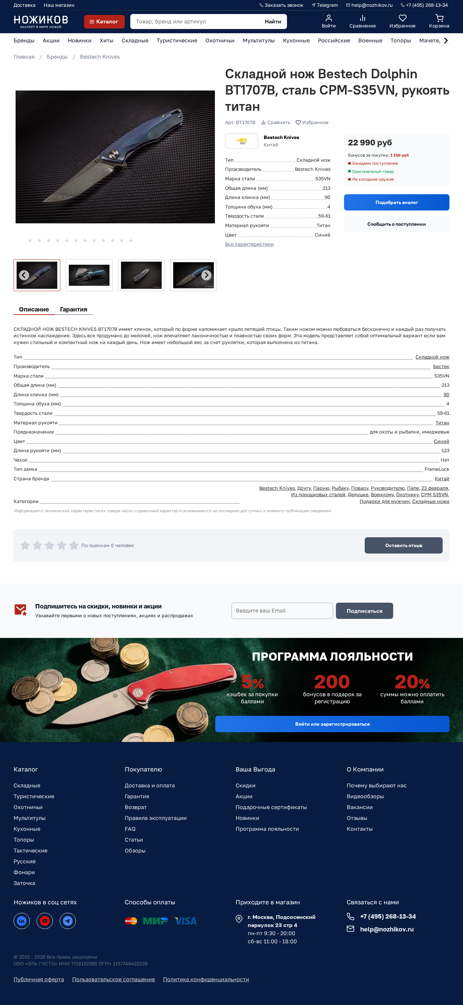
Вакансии (360, 807)
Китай (442, 478)
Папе (413, 488)
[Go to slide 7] (76, 240)
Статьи (134, 839)
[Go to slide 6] (66, 240)
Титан (442, 422)
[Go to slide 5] (57, 240)
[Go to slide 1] (21, 240)
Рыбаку (340, 488)
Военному (382, 494)
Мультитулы (30, 818)
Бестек (441, 366)
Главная (24, 56)
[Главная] (41, 21)
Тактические (30, 850)
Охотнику (407, 494)
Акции (244, 796)
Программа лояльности (267, 828)
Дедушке (358, 494)
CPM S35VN (434, 494)
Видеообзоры (365, 796)
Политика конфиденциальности (206, 979)
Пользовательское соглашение (113, 979)
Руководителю (388, 488)
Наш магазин (59, 5)
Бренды (57, 56)
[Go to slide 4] (48, 240)
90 (446, 394)
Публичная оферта (39, 979)
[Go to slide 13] (130, 240)
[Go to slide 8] (85, 240)
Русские (25, 861)
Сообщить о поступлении (396, 224)
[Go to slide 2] (30, 240)
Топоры (24, 839)
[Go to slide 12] (121, 240)
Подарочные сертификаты (271, 807)
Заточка (24, 883)
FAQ (130, 828)
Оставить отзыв (403, 545)
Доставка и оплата (150, 785)
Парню (321, 488)
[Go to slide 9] (94, 240)
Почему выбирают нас (377, 785)
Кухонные (27, 828)
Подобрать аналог (397, 202)
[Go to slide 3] (39, 240)
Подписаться (364, 610)
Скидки (246, 785)
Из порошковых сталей (318, 494)
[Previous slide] (24, 275)
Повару (359, 488)
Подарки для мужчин (385, 501)
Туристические (34, 796)
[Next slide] (446, 41)
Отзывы (357, 818)
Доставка (25, 5)
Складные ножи (430, 501)
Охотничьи (28, 807)
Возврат (136, 807)
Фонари (24, 872)
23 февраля (434, 488)
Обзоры (135, 850)
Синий (441, 441)
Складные (27, 785)
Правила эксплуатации (156, 818)
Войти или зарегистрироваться (332, 724)
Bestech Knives (100, 56)
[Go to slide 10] (103, 240)
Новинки (247, 818)
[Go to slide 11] (112, 240)
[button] (37, 275)
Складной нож (432, 357)
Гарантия (137, 796)
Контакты (360, 828)
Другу (304, 488)
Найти (273, 21)
